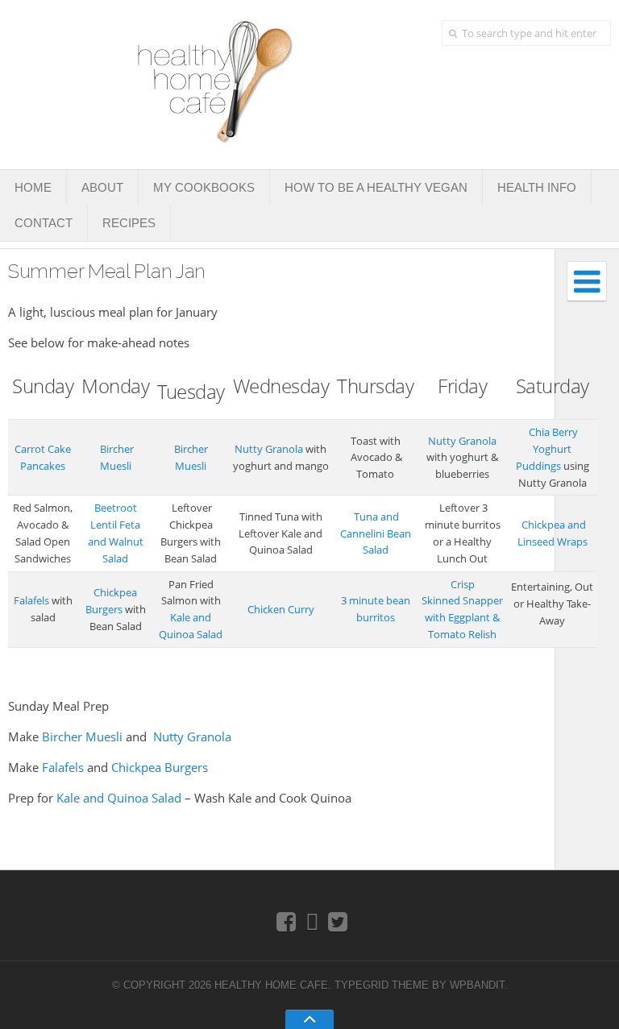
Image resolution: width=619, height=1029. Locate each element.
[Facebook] (286, 921)
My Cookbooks (204, 187)
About (102, 187)
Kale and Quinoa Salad (118, 798)
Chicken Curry (280, 609)
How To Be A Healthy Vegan (376, 187)
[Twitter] (338, 921)
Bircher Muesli (82, 736)
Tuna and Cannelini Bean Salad (375, 533)
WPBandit (477, 985)
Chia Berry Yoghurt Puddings (547, 449)
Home (33, 187)
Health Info (536, 187)
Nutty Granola (269, 449)
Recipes (129, 223)
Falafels (31, 600)
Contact (44, 223)
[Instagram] (312, 921)
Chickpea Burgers (159, 767)
